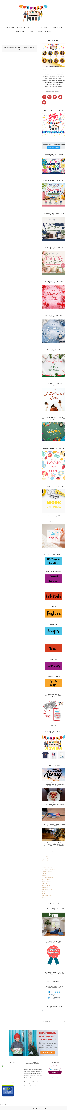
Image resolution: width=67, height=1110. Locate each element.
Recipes (44, 873)
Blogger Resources (47, 867)
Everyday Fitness (46, 879)
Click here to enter (53, 147)
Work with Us (45, 857)
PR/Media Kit (45, 865)
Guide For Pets (46, 883)
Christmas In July (46, 885)
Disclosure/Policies (47, 863)
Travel (43, 893)
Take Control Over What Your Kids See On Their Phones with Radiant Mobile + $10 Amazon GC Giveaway (54, 824)
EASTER (44, 897)
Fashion (44, 891)
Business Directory (47, 871)
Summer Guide (46, 887)
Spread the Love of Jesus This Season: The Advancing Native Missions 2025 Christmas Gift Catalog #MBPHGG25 (54, 844)
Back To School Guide (47, 877)
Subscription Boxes (47, 889)
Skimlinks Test (4, 1105)
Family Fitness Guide (47, 895)
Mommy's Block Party (29, 1108)
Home (43, 855)
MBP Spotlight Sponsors (48, 869)
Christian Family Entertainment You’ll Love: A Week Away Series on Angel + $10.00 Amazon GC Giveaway (54, 784)
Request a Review (46, 859)
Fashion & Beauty (46, 881)
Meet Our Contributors (48, 861)
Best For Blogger (43, 1108)
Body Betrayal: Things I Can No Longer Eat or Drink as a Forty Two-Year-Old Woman (54, 804)
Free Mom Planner (47, 875)
